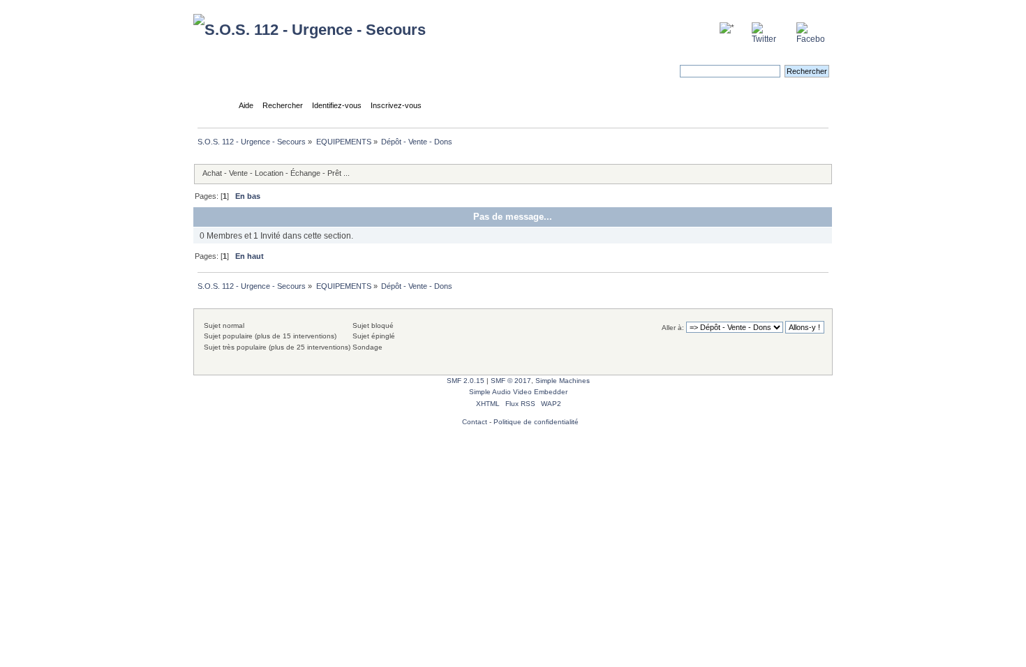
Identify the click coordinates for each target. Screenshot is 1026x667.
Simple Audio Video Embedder (518, 392)
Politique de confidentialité (536, 422)
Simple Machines (562, 380)
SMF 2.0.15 (465, 380)
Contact (474, 422)
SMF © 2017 (511, 380)
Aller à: (673, 327)
